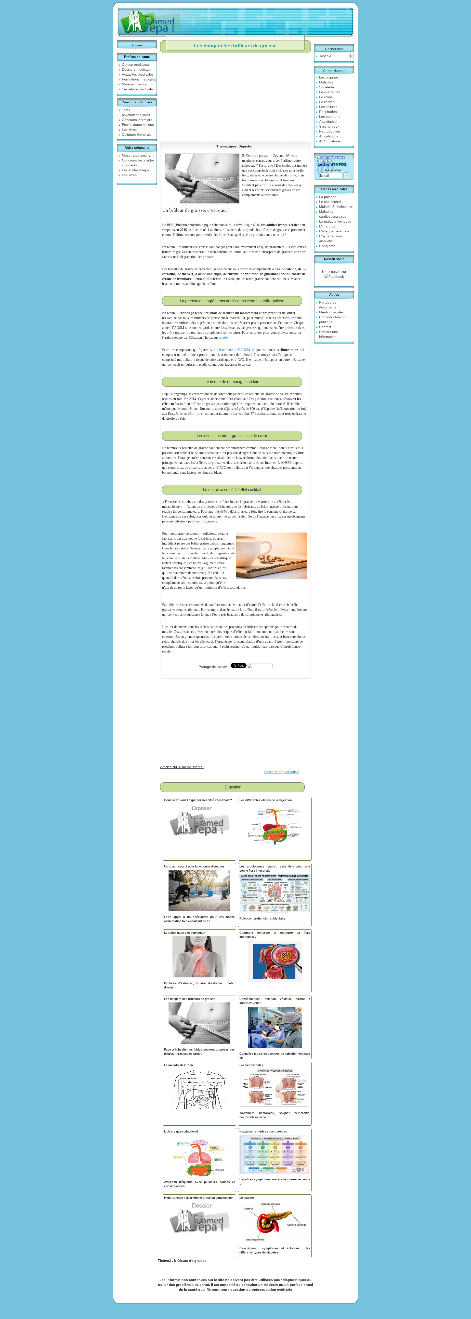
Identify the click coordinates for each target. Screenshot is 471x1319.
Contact (325, 327)
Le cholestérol (330, 202)
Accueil (137, 45)
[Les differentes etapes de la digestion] (274, 825)
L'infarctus (327, 226)
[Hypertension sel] (199, 1223)
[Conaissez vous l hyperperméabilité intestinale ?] (199, 825)
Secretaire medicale (137, 89)
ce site (223, 337)
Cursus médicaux (135, 65)
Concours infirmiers (137, 120)
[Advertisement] (305, 95)
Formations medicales (139, 79)
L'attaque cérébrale (334, 231)
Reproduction (329, 131)
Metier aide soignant (138, 155)
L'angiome (327, 246)
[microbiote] (274, 962)
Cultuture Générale (137, 134)
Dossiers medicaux (136, 69)
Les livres (129, 130)
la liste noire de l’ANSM (233, 350)
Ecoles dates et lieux (138, 125)
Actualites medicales (138, 74)
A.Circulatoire (329, 141)
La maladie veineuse (335, 221)
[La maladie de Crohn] (199, 1090)
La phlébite (327, 197)
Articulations (328, 136)
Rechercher (334, 49)
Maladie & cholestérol (336, 207)
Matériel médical (134, 84)
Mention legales (331, 312)
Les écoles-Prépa (135, 170)
